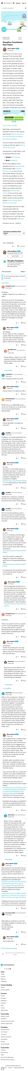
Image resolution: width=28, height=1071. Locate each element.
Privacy (10, 1067)
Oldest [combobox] (23, 271)
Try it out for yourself (9, 125)
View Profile (15, 256)
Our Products (4, 1032)
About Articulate (5, 1029)
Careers (3, 1041)
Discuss (3, 995)
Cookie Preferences (19, 1067)
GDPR (2, 1054)
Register (18, 3)
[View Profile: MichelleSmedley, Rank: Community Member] (3, 399)
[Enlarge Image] (14, 116)
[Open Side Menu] (2, 3)
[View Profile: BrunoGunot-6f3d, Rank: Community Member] (3, 913)
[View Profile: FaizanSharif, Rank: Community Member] (3, 375)
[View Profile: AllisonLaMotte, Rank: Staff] (5, 49)
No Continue (16, 157)
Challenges (4, 981)
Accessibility (4, 1039)
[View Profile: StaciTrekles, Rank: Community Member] (3, 693)
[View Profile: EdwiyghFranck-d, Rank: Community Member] (3, 287)
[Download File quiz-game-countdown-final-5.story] (23, 233)
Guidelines (3, 1018)
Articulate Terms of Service (8, 1059)
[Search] (14, 3)
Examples (3, 1003)
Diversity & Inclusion (6, 1036)
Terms (4, 1067)
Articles (3, 987)
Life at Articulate (5, 1044)
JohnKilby (8, 432)
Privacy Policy (4, 1052)
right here (20, 219)
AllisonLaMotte (11, 48)
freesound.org (19, 166)
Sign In (24, 3)
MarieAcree (11, 661)
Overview (3, 1050)
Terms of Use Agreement (7, 1057)
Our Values (3, 1034)
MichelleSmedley (10, 398)
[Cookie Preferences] (2, 1068)
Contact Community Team (7, 1021)
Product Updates (5, 989)
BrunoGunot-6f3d (10, 913)
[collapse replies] (14, 285)
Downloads (3, 1000)
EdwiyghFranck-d (10, 286)
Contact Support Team (6, 1023)
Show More (5, 283)
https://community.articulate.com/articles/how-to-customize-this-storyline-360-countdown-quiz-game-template (14, 895)
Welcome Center (5, 1016)
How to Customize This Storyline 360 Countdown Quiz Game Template (13, 136)
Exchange (3, 998)
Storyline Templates (8, 8)
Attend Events (4, 1010)
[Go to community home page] (8, 3)
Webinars (3, 979)
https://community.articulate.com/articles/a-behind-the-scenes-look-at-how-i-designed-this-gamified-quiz (14, 883)
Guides (2, 974)
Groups (3, 1007)
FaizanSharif (8, 374)
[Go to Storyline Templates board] (5, 262)
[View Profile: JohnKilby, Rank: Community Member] (3, 433)
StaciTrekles (8, 692)
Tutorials (3, 976)
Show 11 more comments (9, 948)
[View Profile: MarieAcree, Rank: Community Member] (5, 662)
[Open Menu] (26, 8)
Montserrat (13, 160)
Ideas (2, 1005)
